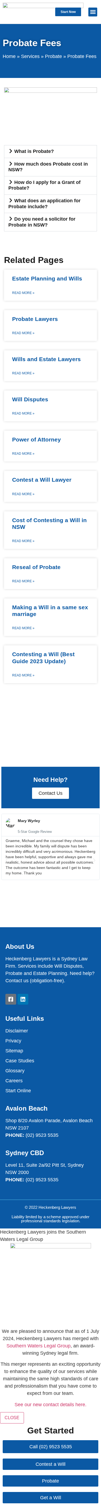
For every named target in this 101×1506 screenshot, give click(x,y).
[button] (92, 12)
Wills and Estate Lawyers (46, 359)
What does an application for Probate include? (44, 203)
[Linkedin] (23, 999)
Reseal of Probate (36, 567)
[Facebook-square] (10, 999)
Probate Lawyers (35, 319)
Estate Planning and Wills (47, 278)
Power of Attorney (36, 439)
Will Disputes (30, 399)
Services (30, 56)
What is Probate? (34, 151)
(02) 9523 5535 (42, 1135)
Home (9, 56)
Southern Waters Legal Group (38, 1345)
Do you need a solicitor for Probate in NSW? (41, 222)
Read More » (23, 293)
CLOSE (12, 1417)
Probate (53, 56)
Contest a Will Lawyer (41, 480)
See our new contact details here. (50, 1404)
